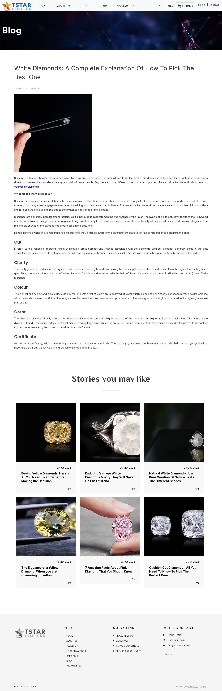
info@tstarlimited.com (179, 645)
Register (214, 4)
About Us (63, 6)
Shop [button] (84, 6)
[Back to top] (211, 680)
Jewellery (72, 646)
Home (43, 6)
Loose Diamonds (76, 651)
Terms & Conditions (127, 646)
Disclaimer (122, 641)
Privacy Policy (124, 636)
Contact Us (125, 6)
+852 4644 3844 (176, 640)
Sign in (202, 4)
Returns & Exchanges (128, 651)
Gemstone (72, 656)
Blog (103, 6)
